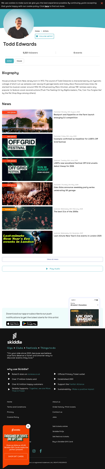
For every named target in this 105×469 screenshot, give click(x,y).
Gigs (10, 347)
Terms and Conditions (16, 407)
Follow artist (46, 36)
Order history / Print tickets (64, 407)
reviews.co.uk (34, 374)
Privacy (10, 412)
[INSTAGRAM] (34, 451)
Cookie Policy (13, 417)
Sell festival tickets (60, 436)
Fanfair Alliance (76, 384)
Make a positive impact (83, 389)
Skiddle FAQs (58, 431)
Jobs (54, 417)
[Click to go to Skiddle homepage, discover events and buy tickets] (14, 338)
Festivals (31, 347)
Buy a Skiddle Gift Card (62, 441)
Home (37, 31)
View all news (52, 259)
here (47, 6)
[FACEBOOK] (41, 451)
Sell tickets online (60, 426)
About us (56, 402)
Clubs (19, 347)
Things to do (48, 347)
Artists (46, 31)
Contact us (57, 412)
